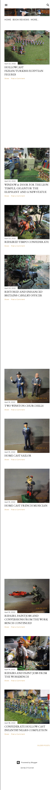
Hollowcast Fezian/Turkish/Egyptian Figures (23, 70)
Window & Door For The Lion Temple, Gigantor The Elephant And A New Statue (26, 188)
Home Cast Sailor (17, 455)
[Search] (48, 4)
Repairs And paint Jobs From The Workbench (25, 674)
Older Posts (43, 745)
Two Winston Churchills (23, 405)
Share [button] (6, 78)
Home (7, 19)
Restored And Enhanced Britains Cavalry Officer (23, 293)
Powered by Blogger (29, 762)
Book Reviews (21, 19)
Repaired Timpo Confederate (26, 242)
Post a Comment (18, 78)
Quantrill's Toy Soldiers (21, 10)
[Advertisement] (27, 113)
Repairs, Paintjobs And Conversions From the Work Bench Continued (26, 619)
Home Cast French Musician (25, 505)
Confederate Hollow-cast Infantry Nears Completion (25, 728)
